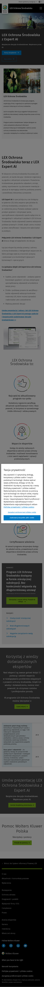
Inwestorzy (6, 929)
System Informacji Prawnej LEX (20, 863)
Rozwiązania (7, 890)
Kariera (5, 924)
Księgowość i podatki (10, 899)
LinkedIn (18, 945)
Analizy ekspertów (9, 920)
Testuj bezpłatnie (11, 53)
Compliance (6, 908)
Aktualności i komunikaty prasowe (15, 878)
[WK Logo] (10, 953)
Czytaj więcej (21, 707)
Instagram (11, 945)
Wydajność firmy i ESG (10, 904)
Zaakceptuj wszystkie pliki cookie (22, 518)
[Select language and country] (39, 2)
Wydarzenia (6, 883)
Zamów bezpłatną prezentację (21, 805)
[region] (22, 493)
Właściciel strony (8, 933)
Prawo (4, 913)
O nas (4, 874)
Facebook (3, 945)
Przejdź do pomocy (21, 843)
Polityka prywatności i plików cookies (17, 971)
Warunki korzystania (10, 966)
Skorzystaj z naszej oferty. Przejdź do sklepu (22, 601)
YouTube (25, 945)
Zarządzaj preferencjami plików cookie (22, 512)
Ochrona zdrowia (8, 895)
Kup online (9, 59)
